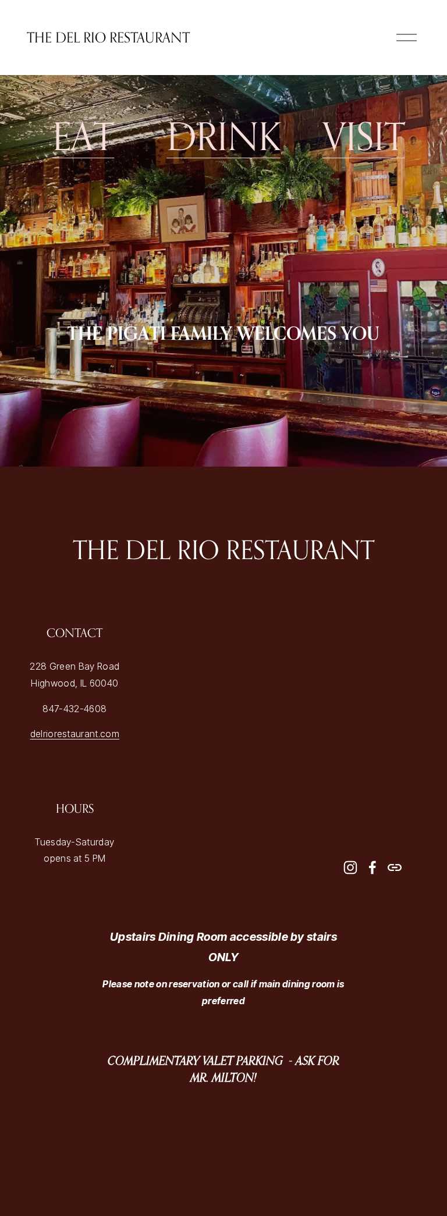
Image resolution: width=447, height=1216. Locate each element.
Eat (83, 136)
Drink (223, 136)
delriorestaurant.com (74, 733)
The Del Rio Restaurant (108, 37)
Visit (363, 136)
